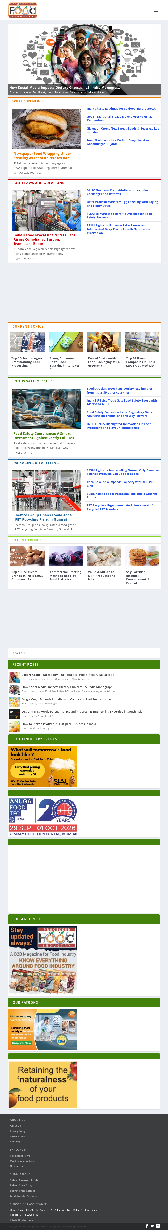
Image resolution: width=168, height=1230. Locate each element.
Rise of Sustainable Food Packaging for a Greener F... (104, 362)
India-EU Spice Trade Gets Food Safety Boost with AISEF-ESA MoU (122, 402)
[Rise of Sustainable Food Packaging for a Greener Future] (104, 342)
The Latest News (20, 1155)
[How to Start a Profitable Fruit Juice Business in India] (14, 726)
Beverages (51, 703)
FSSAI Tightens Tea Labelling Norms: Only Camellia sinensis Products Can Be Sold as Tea (123, 472)
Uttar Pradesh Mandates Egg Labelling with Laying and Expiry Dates (122, 203)
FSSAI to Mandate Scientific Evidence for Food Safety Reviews (119, 215)
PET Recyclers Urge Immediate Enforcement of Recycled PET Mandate (120, 507)
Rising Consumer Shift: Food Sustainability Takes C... (65, 363)
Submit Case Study (21, 1185)
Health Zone (54, 92)
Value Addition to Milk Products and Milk (102, 575)
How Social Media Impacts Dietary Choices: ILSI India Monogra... (64, 87)
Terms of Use (17, 1136)
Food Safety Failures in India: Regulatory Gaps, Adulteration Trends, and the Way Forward (120, 414)
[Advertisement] (84, 293)
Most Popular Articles (22, 1161)
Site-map (15, 1141)
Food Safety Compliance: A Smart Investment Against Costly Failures (44, 435)
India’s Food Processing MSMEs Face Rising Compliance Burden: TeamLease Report (44, 239)
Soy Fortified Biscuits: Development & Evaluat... (138, 577)
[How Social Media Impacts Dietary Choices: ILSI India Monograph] (14, 690)
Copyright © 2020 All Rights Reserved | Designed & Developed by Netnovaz (47, 1226)
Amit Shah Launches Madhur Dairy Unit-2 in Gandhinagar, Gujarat (118, 142)
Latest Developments (74, 92)
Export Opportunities (58, 679)
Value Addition (95, 92)
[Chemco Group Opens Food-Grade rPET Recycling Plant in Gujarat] (46, 490)
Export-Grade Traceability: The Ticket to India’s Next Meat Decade (68, 675)
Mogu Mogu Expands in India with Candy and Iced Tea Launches (67, 699)
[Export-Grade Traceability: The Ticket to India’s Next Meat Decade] (14, 677)
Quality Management (34, 679)
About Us (15, 1126)
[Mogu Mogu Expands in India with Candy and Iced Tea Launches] (14, 702)
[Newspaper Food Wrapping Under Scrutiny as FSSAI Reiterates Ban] (46, 129)
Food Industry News (20, 92)
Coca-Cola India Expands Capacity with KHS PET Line (120, 484)
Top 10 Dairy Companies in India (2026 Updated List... (142, 362)
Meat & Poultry (80, 679)
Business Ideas (30, 728)
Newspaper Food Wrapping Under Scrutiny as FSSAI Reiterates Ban (42, 155)
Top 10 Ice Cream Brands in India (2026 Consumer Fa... (27, 575)
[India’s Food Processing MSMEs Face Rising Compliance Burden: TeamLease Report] (46, 210)
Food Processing (54, 716)
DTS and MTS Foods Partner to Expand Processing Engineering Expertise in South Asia (82, 711)
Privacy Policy (17, 1131)
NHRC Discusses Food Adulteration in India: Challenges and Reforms (118, 192)
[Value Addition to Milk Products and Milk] (104, 556)
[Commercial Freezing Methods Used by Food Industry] (66, 556)
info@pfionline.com (21, 1220)
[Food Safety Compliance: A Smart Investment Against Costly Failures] (46, 409)
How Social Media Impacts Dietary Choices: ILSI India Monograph (67, 687)
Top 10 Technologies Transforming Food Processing (26, 362)
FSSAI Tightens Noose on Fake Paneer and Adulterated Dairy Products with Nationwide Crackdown (118, 229)
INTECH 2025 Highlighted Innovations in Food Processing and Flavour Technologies (119, 426)
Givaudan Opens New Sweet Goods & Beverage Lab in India (123, 130)
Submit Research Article (24, 1180)
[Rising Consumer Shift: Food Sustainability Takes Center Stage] (66, 342)
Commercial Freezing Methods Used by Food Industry (66, 575)
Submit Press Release (22, 1190)
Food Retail (39, 92)
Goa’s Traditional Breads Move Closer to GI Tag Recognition (119, 118)
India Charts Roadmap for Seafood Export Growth (122, 108)
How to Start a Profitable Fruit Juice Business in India (59, 724)
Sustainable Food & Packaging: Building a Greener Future (122, 495)
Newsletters (17, 1166)
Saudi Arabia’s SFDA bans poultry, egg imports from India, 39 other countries (119, 390)
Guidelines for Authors (23, 1196)
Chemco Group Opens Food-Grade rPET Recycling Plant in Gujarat (43, 517)
